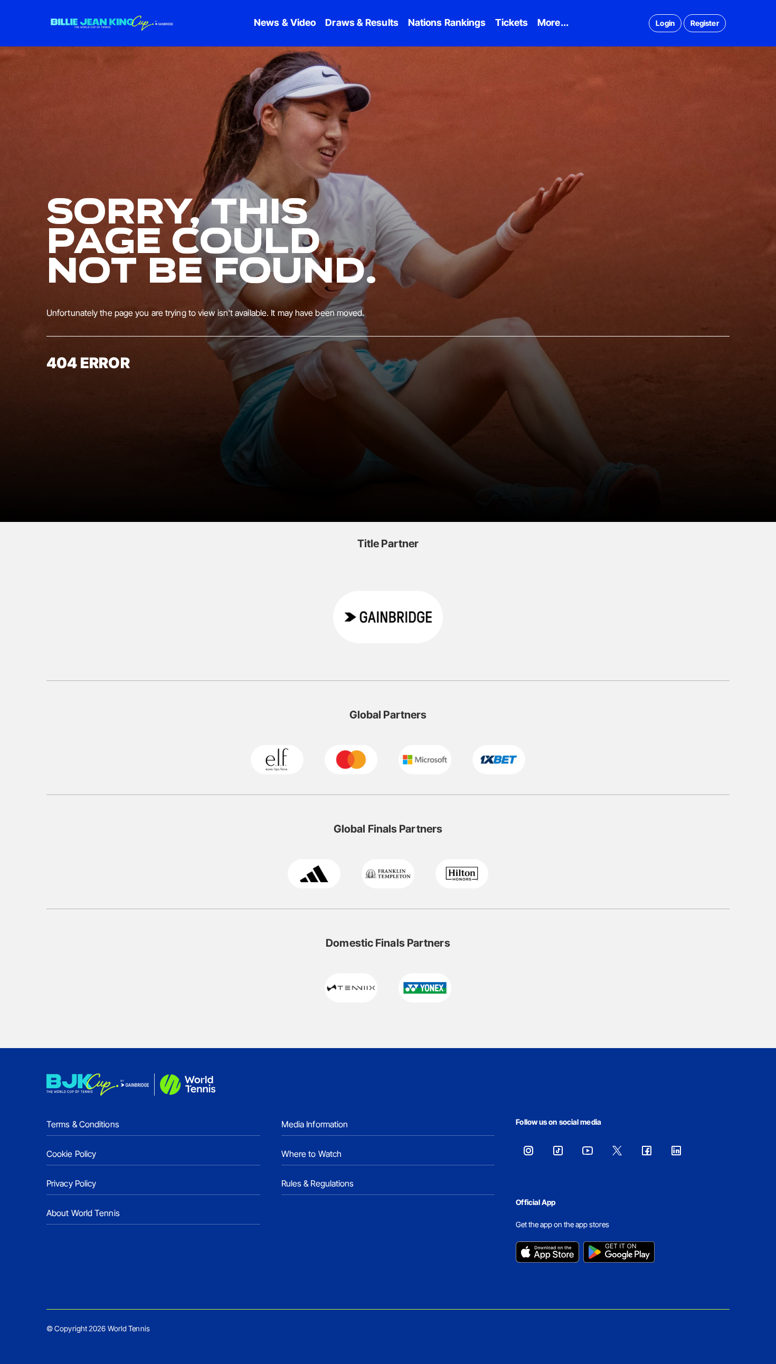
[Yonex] (424, 987)
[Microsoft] (424, 759)
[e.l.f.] (277, 759)
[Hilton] (461, 873)
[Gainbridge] (388, 617)
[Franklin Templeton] (388, 873)
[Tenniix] (351, 987)
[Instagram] (528, 1150)
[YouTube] (587, 1150)
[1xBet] (498, 759)
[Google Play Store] (619, 1253)
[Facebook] (646, 1150)
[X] (617, 1150)
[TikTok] (558, 1150)
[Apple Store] (547, 1253)
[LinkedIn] (676, 1150)
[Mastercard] (351, 759)
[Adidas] (314, 873)
